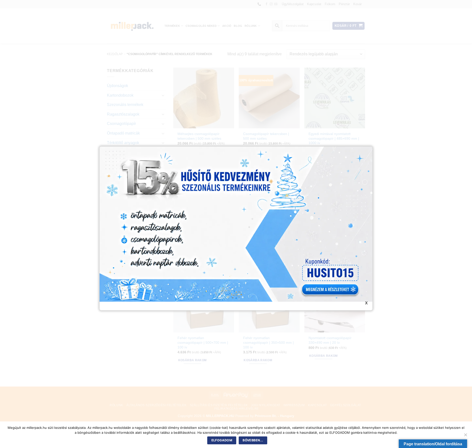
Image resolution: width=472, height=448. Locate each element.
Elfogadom (221, 440)
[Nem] (465, 436)
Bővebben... (253, 440)
